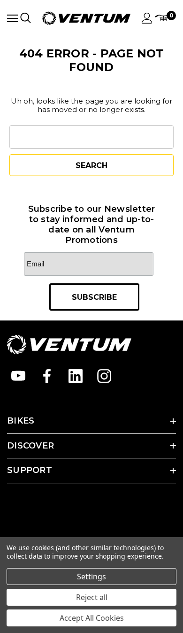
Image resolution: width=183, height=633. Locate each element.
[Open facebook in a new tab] (47, 376)
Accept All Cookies (92, 618)
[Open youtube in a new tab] (18, 376)
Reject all (91, 597)
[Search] (25, 18)
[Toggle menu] (12, 18)
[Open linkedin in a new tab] (75, 376)
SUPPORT (29, 470)
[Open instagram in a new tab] (104, 376)
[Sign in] (147, 18)
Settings (91, 576)
